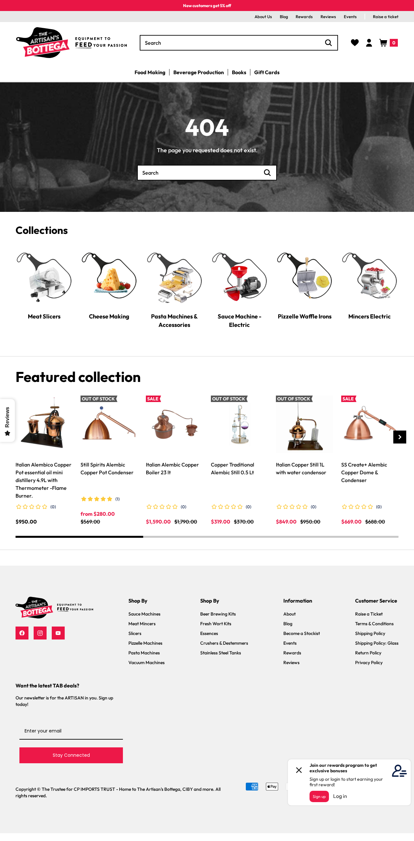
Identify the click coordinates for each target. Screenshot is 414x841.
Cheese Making (109, 316)
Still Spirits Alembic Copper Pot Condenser (107, 468)
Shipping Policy (370, 633)
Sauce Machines (144, 614)
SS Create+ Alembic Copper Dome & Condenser (364, 472)
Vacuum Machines (146, 662)
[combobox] (238, 43)
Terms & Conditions (374, 624)
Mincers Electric (369, 316)
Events (350, 16)
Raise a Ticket (369, 614)
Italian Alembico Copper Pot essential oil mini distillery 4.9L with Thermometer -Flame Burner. (43, 480)
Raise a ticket (385, 16)
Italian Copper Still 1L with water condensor (301, 468)
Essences (209, 633)
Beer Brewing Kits (218, 614)
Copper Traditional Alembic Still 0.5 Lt (232, 468)
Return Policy (368, 653)
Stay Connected (71, 755)
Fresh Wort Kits (215, 624)
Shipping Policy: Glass (376, 643)
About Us (263, 16)
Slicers (134, 633)
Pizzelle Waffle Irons (305, 316)
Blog (284, 16)
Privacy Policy (369, 662)
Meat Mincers (142, 624)
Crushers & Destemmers (224, 643)
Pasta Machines (144, 653)
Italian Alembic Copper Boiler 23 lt (172, 468)
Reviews (328, 16)
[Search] (328, 43)
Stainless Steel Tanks (220, 653)
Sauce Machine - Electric (239, 320)
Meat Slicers (44, 316)
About (289, 614)
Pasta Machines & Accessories (174, 320)
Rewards (304, 16)
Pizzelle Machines (145, 643)
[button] (388, 43)
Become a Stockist (301, 633)
